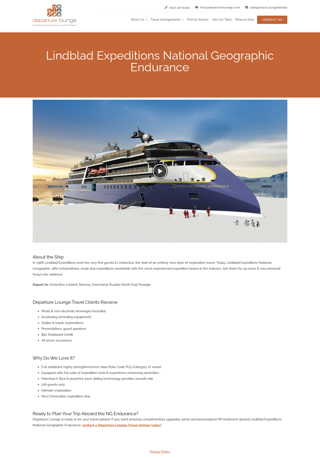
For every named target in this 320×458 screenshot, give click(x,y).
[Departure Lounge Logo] (54, 6)
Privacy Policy (160, 452)
